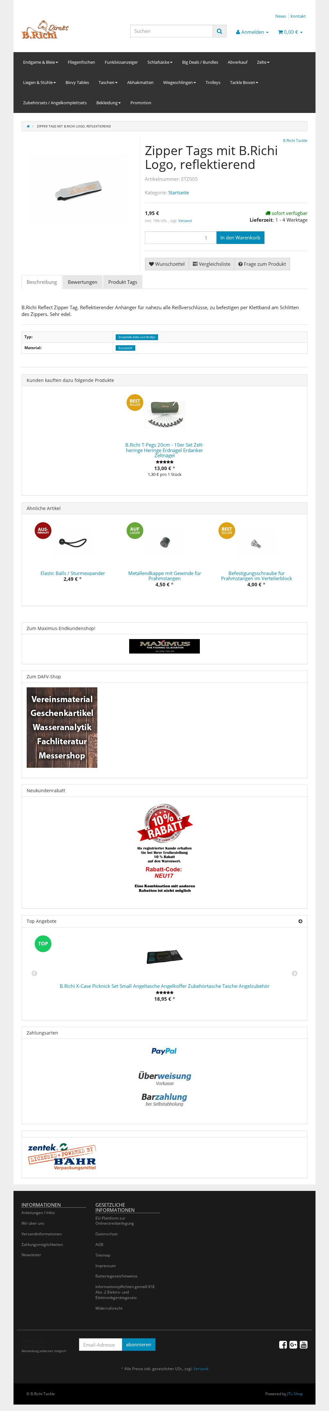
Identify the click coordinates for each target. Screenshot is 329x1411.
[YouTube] (303, 1344)
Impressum (105, 1265)
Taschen (106, 82)
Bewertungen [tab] (82, 282)
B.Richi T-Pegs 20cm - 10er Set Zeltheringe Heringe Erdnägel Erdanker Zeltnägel (164, 450)
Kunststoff (125, 348)
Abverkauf (237, 62)
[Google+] (293, 1344)
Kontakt (298, 16)
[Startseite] (28, 126)
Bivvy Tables (77, 82)
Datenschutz (106, 1234)
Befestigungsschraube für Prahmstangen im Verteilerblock (256, 576)
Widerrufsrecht (108, 1308)
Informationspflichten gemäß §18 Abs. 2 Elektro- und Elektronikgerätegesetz (125, 1292)
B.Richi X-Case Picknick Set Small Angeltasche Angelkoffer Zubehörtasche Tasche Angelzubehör (165, 986)
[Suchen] (219, 31)
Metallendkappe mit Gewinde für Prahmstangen (164, 576)
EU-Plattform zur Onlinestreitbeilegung (114, 1220)
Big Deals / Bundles (200, 62)
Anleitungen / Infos (38, 1212)
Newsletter (31, 1255)
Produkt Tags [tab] (122, 282)
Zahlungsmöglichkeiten (42, 1244)
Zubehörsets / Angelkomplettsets (55, 103)
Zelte (261, 62)
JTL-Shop (295, 1394)
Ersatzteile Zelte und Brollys (137, 337)
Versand (185, 220)
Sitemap (102, 1255)
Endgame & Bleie (39, 62)
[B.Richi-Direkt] (66, 29)
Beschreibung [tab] (42, 282)
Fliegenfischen (81, 62)
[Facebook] (283, 1344)
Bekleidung (107, 103)
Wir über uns (33, 1223)
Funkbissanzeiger (121, 62)
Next (294, 973)
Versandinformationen (42, 1234)
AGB (99, 1244)
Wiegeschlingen (178, 82)
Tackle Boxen (242, 82)
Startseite (178, 192)
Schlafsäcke (158, 62)
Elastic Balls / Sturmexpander (72, 573)
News (280, 16)
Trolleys (213, 82)
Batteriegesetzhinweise (116, 1276)
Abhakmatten (140, 82)
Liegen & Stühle (38, 82)
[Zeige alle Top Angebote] (300, 921)
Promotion (140, 103)
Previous (34, 973)
